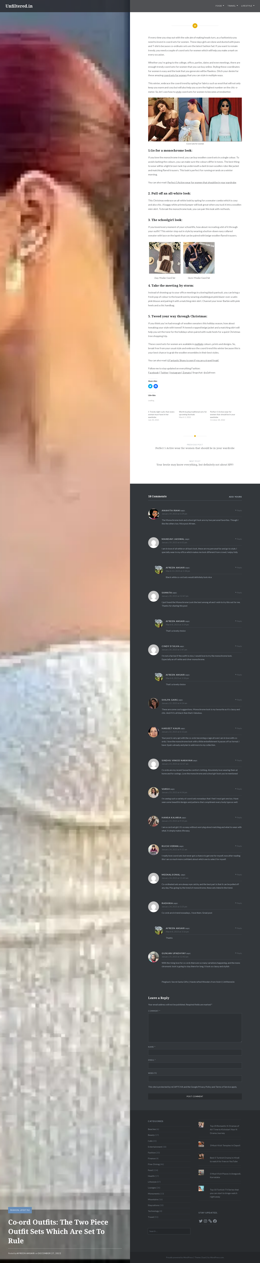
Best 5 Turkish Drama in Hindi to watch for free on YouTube (224, 1159)
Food (219, 6)
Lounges (152, 1187)
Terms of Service (223, 1086)
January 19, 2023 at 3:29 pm (174, 513)
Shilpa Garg (170, 699)
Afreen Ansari (26, 1253)
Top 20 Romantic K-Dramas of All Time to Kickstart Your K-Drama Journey (224, 1129)
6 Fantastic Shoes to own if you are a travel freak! (193, 360)
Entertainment (155, 1146)
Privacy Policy (204, 1086)
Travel (231, 6)
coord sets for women (175, 75)
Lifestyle (246, 6)
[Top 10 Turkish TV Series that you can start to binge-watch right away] (220, 1186)
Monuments (154, 1193)
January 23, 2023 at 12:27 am (175, 764)
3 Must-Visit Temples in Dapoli (225, 1145)
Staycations (153, 1205)
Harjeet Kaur (171, 728)
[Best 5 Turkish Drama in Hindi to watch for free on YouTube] (220, 1154)
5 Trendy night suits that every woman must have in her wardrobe (161, 414)
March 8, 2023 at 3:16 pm (177, 931)
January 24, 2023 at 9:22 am (174, 849)
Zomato (187, 372)
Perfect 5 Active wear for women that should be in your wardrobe (201, 182)
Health (151, 1176)
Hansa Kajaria (171, 817)
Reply (239, 510)
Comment (154, 1011)
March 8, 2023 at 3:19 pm (177, 624)
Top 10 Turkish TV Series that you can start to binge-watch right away (224, 1193)
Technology (153, 1211)
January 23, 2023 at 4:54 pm (174, 792)
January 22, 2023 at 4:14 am (174, 703)
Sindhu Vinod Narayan (177, 760)
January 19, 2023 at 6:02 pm (174, 542)
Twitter (164, 372)
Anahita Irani (171, 510)
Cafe (150, 1141)
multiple (199, 344)
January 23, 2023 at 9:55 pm (174, 821)
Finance (151, 1158)
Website (152, 1073)
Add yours (235, 497)
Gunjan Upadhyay (174, 953)
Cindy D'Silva (170, 646)
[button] (195, 119)
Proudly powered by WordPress (179, 1257)
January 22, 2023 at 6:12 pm (174, 731)
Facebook (153, 372)
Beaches (152, 1129)
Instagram (175, 372)
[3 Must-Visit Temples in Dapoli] (220, 1141)
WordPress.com (217, 1257)
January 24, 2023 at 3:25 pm (174, 906)
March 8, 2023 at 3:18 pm (177, 678)
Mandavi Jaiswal (173, 539)
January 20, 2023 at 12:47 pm (175, 596)
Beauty (151, 1135)
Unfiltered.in (19, 6)
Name (151, 1047)
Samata (167, 592)
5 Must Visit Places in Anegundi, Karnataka (225, 1175)
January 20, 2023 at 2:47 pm (174, 649)
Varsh (166, 789)
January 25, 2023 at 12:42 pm (175, 956)
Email (152, 1060)
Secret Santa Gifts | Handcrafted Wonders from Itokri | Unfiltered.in (203, 981)
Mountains (153, 1199)
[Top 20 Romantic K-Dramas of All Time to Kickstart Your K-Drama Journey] (220, 1122)
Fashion (14, 1210)
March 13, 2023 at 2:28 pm (178, 571)
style (178, 91)
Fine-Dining (154, 1164)
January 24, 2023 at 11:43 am (175, 878)
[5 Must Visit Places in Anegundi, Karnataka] (220, 1170)
